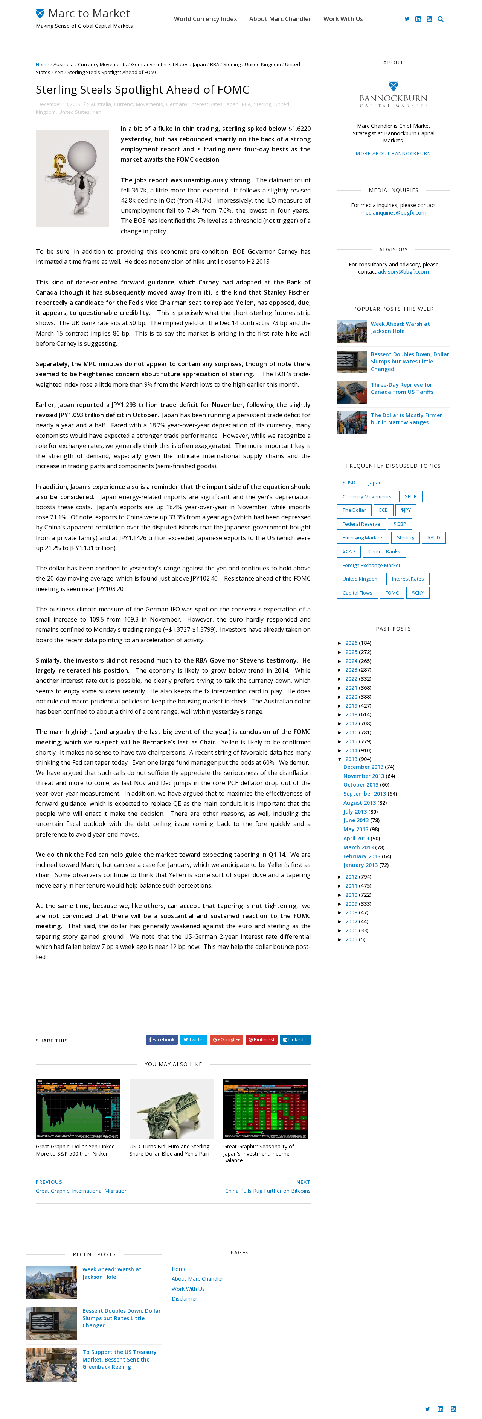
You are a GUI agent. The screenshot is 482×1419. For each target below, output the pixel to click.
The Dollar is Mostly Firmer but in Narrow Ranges (406, 418)
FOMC (392, 592)
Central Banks (384, 551)
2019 (352, 705)
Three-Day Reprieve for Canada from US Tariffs (402, 388)
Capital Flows (357, 592)
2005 (352, 939)
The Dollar (354, 510)
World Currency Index (205, 19)
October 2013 (361, 784)
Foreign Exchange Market (371, 565)
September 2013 (365, 793)
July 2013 (355, 811)
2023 (352, 669)
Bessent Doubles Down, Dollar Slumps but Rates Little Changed (410, 361)
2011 (352, 885)
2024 (352, 660)
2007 (352, 921)
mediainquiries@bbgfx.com (393, 212)
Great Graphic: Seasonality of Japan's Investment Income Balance (258, 1153)
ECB (383, 510)
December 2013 (364, 766)
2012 (352, 876)
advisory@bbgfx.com (403, 271)
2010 (352, 894)
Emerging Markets (363, 537)
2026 (352, 642)
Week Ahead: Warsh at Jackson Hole (400, 327)
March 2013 (359, 847)
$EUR (411, 496)
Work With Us (343, 19)
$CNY (418, 592)
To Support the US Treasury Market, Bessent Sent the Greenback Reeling (119, 1359)
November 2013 (364, 775)
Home (42, 64)
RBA (214, 64)
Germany (142, 64)
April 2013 (357, 838)
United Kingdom (263, 64)
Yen (59, 72)
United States (74, 112)
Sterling (232, 64)
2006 (352, 930)
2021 (352, 687)
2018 (352, 714)
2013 (352, 758)
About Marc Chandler (280, 19)
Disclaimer (184, 1298)
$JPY (406, 510)
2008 (352, 912)
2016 (352, 732)
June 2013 (356, 820)
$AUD (433, 537)
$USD (349, 482)
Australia (63, 64)
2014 (352, 750)
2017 (352, 723)
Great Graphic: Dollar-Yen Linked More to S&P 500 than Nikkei (75, 1150)
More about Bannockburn (393, 153)
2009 (352, 903)
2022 (352, 678)
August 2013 (360, 802)
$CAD (349, 551)
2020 (352, 696)
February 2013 (362, 856)
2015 (352, 741)
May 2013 (356, 829)
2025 (352, 651)
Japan (199, 64)
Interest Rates (173, 64)
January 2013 (361, 864)
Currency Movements (102, 64)
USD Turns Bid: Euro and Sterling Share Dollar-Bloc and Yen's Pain (169, 1150)
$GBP (400, 523)
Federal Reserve (361, 523)
